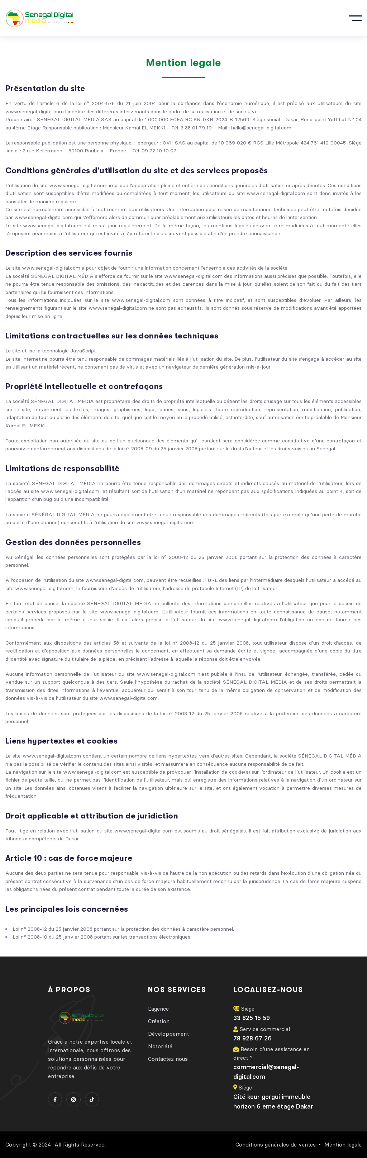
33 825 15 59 (251, 1018)
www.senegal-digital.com (114, 580)
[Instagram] (73, 1099)
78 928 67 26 (252, 1038)
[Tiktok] (92, 1099)
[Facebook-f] (55, 1099)
